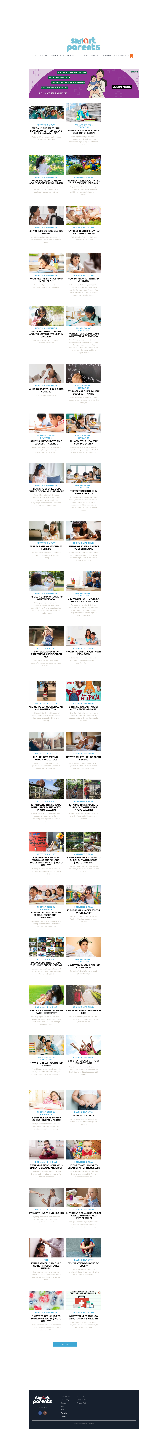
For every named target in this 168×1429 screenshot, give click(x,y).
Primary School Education (84, 126)
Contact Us (81, 1400)
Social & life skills (84, 543)
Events (107, 56)
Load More (65, 1344)
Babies (70, 56)
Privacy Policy (82, 1403)
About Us (80, 1396)
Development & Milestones (46, 1058)
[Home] (83, 44)
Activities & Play (46, 125)
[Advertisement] (84, 18)
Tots (79, 56)
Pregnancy (57, 56)
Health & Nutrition (46, 177)
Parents (96, 56)
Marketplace (121, 56)
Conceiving (42, 56)
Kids (86, 56)
